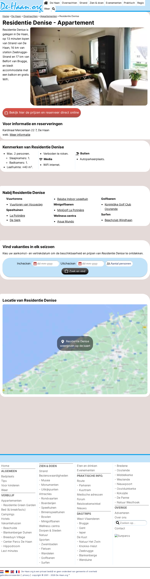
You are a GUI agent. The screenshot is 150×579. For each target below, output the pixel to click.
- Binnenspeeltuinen (52, 512)
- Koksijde (121, 493)
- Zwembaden (48, 544)
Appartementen (11, 500)
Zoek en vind (77, 271)
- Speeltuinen (47, 507)
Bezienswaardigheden (53, 475)
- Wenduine (84, 559)
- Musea (44, 480)
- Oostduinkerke (125, 488)
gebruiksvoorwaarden (10, 575)
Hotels (5, 518)
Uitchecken (68, 263)
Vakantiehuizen (11, 523)
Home (5, 465)
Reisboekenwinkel (88, 503)
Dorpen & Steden (50, 530)
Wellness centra (49, 526)
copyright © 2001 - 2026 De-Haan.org (50, 575)
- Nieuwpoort (123, 484)
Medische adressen (90, 494)
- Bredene (121, 465)
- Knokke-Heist (87, 546)
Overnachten (69, 2)
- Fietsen (45, 548)
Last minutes (9, 550)
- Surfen (44, 562)
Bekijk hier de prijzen (44, 112)
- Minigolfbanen (49, 521)
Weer (47, 8)
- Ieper (81, 532)
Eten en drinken (87, 465)
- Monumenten (48, 484)
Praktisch (129, 2)
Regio (140, 2)
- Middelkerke (124, 475)
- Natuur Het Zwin (88, 541)
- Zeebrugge (85, 550)
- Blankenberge (87, 555)
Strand (83, 2)
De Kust (82, 537)
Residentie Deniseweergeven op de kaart (75, 343)
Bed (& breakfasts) (13, 509)
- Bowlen (45, 516)
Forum (81, 499)
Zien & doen (97, 2)
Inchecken (24, 263)
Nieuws (82, 508)
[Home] (46, 3)
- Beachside (9, 528)
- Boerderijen (47, 503)
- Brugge (82, 523)
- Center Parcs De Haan (16, 541)
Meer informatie (20, 134)
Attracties (45, 494)
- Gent (81, 528)
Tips (4, 480)
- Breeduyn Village (13, 537)
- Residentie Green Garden (18, 505)
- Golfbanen (47, 557)
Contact (120, 528)
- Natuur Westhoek (127, 502)
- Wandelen (46, 553)
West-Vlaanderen (88, 518)
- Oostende (122, 470)
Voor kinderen (10, 485)
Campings (7, 514)
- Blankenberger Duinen (16, 532)
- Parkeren (84, 485)
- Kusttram (84, 490)
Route (81, 480)
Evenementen (113, 2)
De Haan (55, 2)
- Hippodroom (10, 546)
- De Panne (122, 497)
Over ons (121, 517)
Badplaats (7, 476)
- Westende (122, 479)
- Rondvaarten (48, 498)
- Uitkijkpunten (48, 489)
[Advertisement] (75, 179)
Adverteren (122, 512)
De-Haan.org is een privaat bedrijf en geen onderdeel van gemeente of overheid (59, 571)
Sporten (44, 539)
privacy (26, 575)
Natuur (43, 535)
